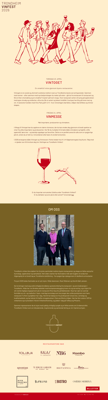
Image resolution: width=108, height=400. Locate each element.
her (72, 195)
